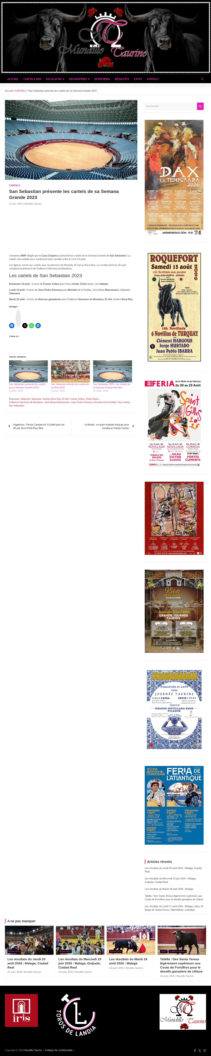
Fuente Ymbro (77, 399)
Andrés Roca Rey (52, 399)
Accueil (12, 79)
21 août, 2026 (14, 972)
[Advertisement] (71, 231)
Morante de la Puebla (105, 402)
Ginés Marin (92, 399)
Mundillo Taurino (33, 203)
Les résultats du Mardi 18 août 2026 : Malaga (169, 888)
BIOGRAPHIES (78, 79)
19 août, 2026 (65, 972)
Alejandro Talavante (31, 399)
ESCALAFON (53, 79)
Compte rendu (177, 951)
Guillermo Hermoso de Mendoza (26, 402)
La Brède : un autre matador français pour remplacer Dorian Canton (106, 426)
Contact (153, 79)
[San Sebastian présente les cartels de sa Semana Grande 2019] (28, 371)
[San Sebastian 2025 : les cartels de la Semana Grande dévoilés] (112, 371)
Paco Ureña (123, 402)
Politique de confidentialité (59, 1050)
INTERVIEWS (102, 79)
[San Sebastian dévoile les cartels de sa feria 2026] (70, 371)
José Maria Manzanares (57, 402)
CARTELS (14, 185)
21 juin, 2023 (16, 203)
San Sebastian (16, 405)
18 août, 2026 (116, 968)
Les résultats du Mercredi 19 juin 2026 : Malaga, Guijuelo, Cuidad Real (79, 963)
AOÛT (164, 951)
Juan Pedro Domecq (81, 402)
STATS (138, 79)
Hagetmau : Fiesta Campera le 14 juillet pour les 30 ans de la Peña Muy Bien (39, 426)
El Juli (65, 399)
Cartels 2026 (32, 79)
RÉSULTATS (122, 79)
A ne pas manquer (21, 921)
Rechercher (200, 106)
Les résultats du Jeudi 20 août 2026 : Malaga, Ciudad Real (27, 963)
